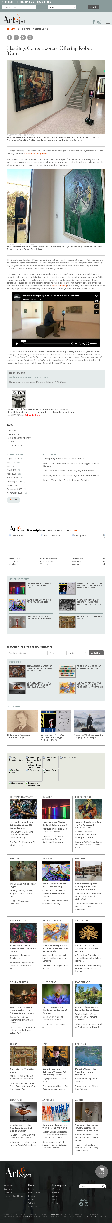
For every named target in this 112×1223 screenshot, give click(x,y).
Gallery (47, 796)
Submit (93, 7)
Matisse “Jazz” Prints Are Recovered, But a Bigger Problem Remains (71, 464)
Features (32, 1188)
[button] (9, 37)
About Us (8, 1185)
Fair (44, 1043)
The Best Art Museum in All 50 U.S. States (22, 843)
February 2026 (14, 481)
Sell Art (55, 1203)
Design (14, 1043)
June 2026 (11, 466)
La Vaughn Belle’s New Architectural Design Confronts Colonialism (53, 839)
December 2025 (14, 489)
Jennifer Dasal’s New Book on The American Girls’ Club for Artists (88, 825)
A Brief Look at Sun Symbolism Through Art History (87, 948)
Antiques (48, 1099)
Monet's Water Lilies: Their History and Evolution (66, 480)
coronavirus (13, 434)
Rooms (55, 1199)
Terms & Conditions (13, 1196)
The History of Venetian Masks (90, 617)
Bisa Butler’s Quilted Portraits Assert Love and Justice (23, 948)
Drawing (47, 858)
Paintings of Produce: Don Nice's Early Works (39, 617)
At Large (11, 29)
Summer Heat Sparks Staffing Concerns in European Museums (86, 886)
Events (31, 1196)
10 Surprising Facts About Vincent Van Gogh (63, 458)
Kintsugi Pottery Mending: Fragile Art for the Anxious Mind (22, 893)
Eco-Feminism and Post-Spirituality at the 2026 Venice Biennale (22, 825)
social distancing (59, 285)
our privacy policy (52, 1214)
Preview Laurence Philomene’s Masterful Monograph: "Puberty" (85, 834)
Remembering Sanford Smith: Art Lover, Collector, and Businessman (54, 1145)
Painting (80, 1043)
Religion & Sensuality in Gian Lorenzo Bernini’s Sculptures (23, 1143)
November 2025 (14, 492)
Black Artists (18, 920)
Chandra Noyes (40, 29)
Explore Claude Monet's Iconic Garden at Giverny (88, 1008)
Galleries (56, 1192)
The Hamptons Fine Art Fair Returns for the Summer (55, 1087)
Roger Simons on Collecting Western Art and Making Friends (54, 1072)
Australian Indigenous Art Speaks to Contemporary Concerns (54, 958)
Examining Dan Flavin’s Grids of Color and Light (39, 585)
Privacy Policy (86, 1216)
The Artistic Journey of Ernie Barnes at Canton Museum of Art (39, 668)
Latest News (13, 706)
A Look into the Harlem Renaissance (20, 956)
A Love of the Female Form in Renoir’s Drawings (55, 902)
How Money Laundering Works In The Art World (54, 1126)
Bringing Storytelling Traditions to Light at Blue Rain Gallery (39, 684)
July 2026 (11, 462)
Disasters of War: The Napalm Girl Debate (52, 1018)
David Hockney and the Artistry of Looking (39, 601)
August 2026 (13, 458)
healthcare (12, 441)
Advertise (32, 1206)
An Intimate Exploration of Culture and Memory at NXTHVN (22, 965)
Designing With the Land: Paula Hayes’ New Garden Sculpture (72, 475)
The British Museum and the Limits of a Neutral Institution (88, 906)
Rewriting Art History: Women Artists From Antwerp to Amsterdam (22, 1010)
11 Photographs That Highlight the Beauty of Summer (54, 1010)
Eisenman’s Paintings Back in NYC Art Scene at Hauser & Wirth (88, 844)
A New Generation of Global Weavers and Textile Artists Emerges (89, 602)
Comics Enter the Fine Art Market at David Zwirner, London (54, 893)
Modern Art (82, 982)
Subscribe (96, 652)
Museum (80, 858)
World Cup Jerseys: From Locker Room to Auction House (86, 1137)
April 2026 (11, 473)
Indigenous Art (51, 920)
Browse (56, 1188)
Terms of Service (98, 1216)
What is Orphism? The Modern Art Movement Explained (86, 1017)
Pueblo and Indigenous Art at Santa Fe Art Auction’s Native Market (90, 684)
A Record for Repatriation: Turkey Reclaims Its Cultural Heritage (88, 958)
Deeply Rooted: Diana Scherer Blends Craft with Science (21, 1020)
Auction (80, 1099)
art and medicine (15, 445)
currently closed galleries (36, 153)
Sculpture (16, 1099)
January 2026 (13, 485)
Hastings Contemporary (19, 437)
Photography (50, 982)
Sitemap (8, 1192)
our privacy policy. (32, 1216)
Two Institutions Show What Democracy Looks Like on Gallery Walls (88, 896)
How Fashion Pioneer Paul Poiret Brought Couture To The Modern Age (22, 1086)
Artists (55, 1196)
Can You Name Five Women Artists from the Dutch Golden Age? (22, 1030)
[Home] (13, 19)
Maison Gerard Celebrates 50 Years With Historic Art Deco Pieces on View (54, 1134)
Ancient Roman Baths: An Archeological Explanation (21, 1077)
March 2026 (12, 477)
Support (8, 1188)
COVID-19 (11, 430)
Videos (31, 1199)
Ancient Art (82, 920)
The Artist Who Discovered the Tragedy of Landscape (68, 470)
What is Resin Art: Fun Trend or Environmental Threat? (88, 1025)
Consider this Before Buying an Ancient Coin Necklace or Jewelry (88, 968)
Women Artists (19, 982)
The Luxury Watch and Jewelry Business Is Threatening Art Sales (86, 1128)
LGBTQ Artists (84, 796)
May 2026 (11, 470)
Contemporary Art (21, 796)
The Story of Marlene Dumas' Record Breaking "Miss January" (86, 1147)
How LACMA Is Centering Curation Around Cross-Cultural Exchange (21, 834)
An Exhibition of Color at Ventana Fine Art (89, 667)
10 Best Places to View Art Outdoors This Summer (22, 1136)
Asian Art (15, 858)
